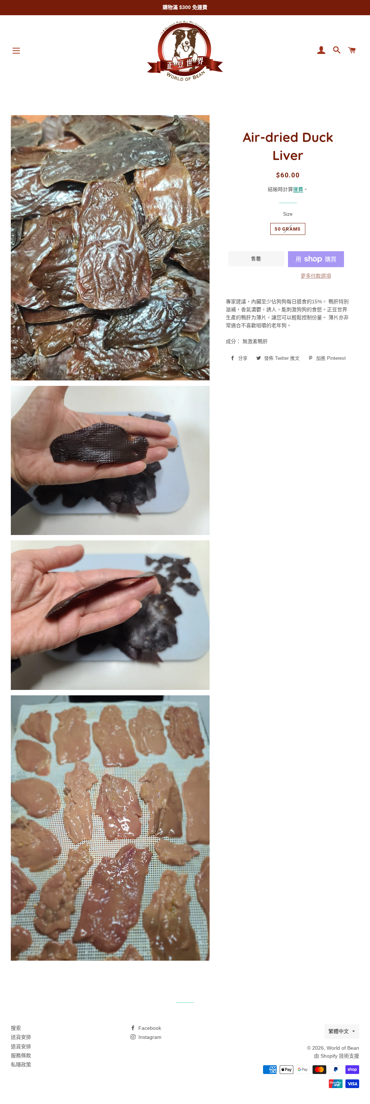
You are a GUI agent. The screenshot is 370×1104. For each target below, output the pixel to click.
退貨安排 (21, 1046)
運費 (298, 189)
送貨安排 (21, 1037)
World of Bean (343, 1048)
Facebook (149, 1028)
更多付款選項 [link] (316, 276)
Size (288, 214)
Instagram (149, 1037)
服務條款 (21, 1055)
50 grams (288, 229)
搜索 (16, 1028)
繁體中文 (338, 1031)
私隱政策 (21, 1064)
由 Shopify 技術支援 (336, 1056)
